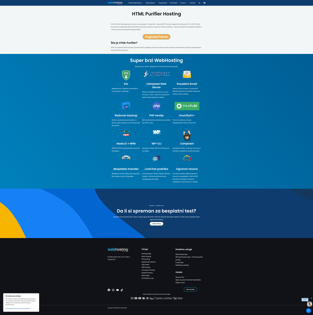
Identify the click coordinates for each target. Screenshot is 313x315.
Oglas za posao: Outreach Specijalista (188, 280)
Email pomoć (112, 266)
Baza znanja (190, 289)
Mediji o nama (180, 283)
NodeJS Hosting (147, 273)
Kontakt (192, 3)
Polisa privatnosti (159, 294)
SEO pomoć (111, 276)
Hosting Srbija (146, 254)
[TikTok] (122, 290)
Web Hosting (150, 3)
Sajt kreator (145, 264)
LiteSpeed (111, 271)
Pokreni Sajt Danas (134, 3)
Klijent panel (111, 284)
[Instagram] (113, 290)
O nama (182, 3)
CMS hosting (146, 267)
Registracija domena (149, 262)
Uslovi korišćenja (148, 294)
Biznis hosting (146, 256)
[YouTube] (117, 290)
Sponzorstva (179, 277)
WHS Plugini (146, 275)
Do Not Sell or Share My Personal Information (17, 308)
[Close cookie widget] (37, 294)
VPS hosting (146, 259)
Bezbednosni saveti (114, 281)
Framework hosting (148, 270)
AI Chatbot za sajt (148, 278)
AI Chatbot (173, 3)
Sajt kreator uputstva (114, 286)
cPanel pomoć (112, 273)
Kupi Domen (163, 3)
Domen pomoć (112, 279)
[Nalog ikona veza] (204, 3)
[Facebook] (109, 290)
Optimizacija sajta (181, 254)
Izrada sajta (179, 262)
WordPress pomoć (113, 268)
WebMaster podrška (182, 265)
